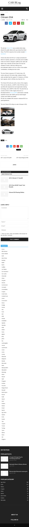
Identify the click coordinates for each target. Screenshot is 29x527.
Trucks (3, 426)
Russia (3, 394)
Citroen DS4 (10, 48)
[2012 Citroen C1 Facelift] (4, 179)
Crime (3, 298)
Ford (3, 311)
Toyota (3, 423)
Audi (3, 256)
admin (3, 19)
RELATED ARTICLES (6, 172)
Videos (3, 432)
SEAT (3, 401)
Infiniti (3, 329)
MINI (3, 365)
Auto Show (4, 258)
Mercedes (4, 363)
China (3, 278)
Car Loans (4, 273)
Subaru (3, 414)
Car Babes (4, 269)
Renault (3, 390)
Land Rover (4, 347)
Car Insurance (5, 271)
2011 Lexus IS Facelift (6, 157)
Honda (3, 318)
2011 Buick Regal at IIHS (22, 157)
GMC (3, 316)
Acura (3, 249)
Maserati (4, 356)
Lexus (3, 350)
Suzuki (3, 419)
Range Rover (5, 388)
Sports (3, 410)
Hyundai (4, 325)
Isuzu (3, 332)
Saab (3, 396)
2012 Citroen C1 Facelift (16, 178)
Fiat (2, 309)
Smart (3, 408)
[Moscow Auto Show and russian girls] (4, 473)
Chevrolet (4, 276)
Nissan (3, 376)
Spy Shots (4, 412)
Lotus (3, 352)
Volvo (3, 435)
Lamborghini (5, 343)
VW (2, 437)
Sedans (3, 403)
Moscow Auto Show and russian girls (18, 471)
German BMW (13, 92)
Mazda (3, 361)
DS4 (6, 140)
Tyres (3, 430)
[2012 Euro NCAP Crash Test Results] (4, 187)
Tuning (3, 428)
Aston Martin (5, 253)
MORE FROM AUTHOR (7, 174)
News (3, 374)
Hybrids (3, 323)
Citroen (2, 14)
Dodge (3, 305)
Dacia (3, 303)
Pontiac (3, 383)
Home (2, 12)
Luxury (3, 354)
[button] (27, 9)
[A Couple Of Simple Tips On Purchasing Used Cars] (4, 459)
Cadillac (3, 267)
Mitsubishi (4, 370)
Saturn (3, 399)
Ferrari (3, 307)
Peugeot (4, 381)
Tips (3, 421)
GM (2, 314)
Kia (2, 341)
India (3, 327)
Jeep (3, 336)
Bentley (3, 260)
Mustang (4, 372)
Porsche (4, 385)
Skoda (3, 405)
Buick (3, 265)
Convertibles (5, 289)
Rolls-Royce (4, 392)
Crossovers (4, 300)
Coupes (3, 291)
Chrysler (4, 280)
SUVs (3, 417)
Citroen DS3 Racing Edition (16, 192)
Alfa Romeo (4, 251)
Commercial (4, 285)
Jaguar (3, 334)
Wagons (4, 439)
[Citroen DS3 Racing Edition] (4, 194)
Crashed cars (5, 296)
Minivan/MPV (5, 367)
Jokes (3, 338)
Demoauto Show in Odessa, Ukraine (18, 464)
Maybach (4, 358)
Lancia (3, 345)
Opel (3, 379)
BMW (3, 262)
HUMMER (4, 320)
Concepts (4, 287)
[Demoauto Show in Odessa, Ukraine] (4, 466)
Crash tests (4, 294)
